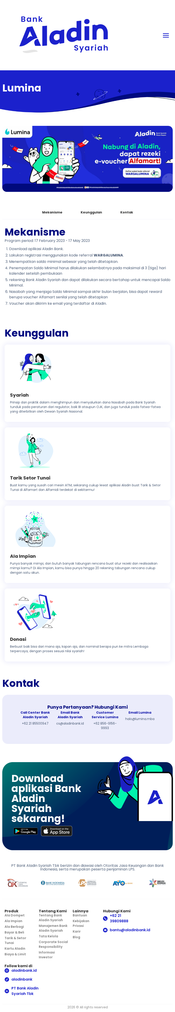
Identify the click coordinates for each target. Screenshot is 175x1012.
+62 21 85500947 (35, 723)
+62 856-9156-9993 (105, 725)
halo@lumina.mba (139, 719)
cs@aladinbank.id (70, 723)
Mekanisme (52, 212)
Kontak (126, 212)
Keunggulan (91, 212)
